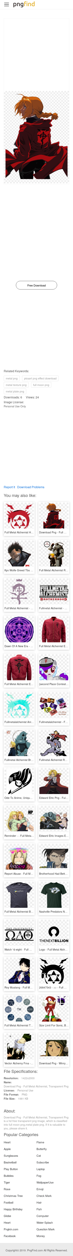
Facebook (10, 1236)
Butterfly (41, 1149)
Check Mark (44, 1196)
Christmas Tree (13, 1196)
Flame (40, 1142)
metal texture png (16, 385)
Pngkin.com (11, 1229)
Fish (39, 1209)
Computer (42, 1216)
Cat (38, 1155)
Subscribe (42, 1162)
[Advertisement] (36, 54)
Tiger (7, 1182)
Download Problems (30, 487)
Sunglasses (11, 1155)
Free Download (36, 285)
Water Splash (44, 1222)
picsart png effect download (40, 378)
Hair (39, 1202)
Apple (7, 1149)
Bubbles (9, 1176)
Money (40, 1236)
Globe (7, 1216)
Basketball (10, 1162)
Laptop (40, 1169)
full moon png (41, 385)
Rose (7, 1189)
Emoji (39, 1189)
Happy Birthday (13, 1209)
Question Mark (45, 1229)
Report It (9, 487)
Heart (7, 1142)
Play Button (11, 1169)
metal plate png (15, 391)
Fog (38, 1176)
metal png (12, 378)
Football (8, 1202)
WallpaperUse (45, 1182)
